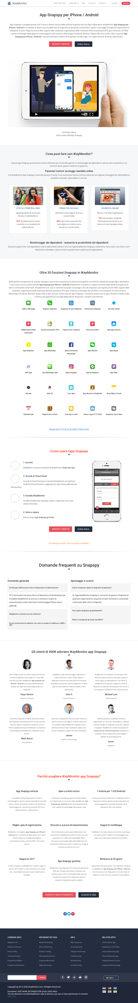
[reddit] (80, 977)
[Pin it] (73, 914)
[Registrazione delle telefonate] (28, 323)
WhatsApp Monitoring (47, 956)
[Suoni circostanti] (92, 323)
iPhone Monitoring (45, 947)
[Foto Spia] (71, 387)
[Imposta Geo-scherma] (71, 323)
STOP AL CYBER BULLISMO (28, 208)
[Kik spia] (28, 387)
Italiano (111, 978)
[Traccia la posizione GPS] (49, 323)
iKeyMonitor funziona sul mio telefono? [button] (25, 614)
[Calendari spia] (28, 408)
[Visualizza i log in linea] (113, 408)
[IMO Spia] (28, 366)
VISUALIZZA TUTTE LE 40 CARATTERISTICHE (69, 429)
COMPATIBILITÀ (74, 3)
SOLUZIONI (91, 3)
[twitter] (68, 977)
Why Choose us (76, 942)
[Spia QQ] (49, 387)
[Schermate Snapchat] (92, 302)
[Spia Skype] (113, 344)
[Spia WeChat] (92, 344)
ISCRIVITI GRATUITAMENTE (59, 895)
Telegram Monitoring (78, 951)
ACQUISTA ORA (88, 895)
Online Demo (83, 44)
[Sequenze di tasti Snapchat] (71, 302)
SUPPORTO (102, 3)
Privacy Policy (12, 951)
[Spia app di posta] (113, 323)
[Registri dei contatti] (49, 408)
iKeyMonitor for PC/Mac (111, 947)
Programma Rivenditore (16, 965)
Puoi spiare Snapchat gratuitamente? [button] (87, 611)
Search (42, 977)
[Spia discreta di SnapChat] (92, 387)
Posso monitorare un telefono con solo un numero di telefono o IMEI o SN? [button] (37, 624)
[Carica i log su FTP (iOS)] (92, 408)
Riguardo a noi (13, 942)
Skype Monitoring (45, 965)
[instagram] (86, 977)
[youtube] (74, 977)
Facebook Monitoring (46, 960)
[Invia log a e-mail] (71, 408)
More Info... (12, 996)
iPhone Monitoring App (110, 956)
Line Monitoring (76, 965)
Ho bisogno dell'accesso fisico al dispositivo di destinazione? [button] (34, 588)
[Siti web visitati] (113, 302)
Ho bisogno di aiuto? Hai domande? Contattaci (69, 543)
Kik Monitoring (76, 960)
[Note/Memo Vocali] (113, 387)
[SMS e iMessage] (28, 302)
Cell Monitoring (76, 956)
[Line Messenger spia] (49, 366)
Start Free (126, 3)
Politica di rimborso (14, 947)
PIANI (83, 3)
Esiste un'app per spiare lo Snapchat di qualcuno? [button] (92, 588)
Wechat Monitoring (46, 942)
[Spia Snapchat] (28, 344)
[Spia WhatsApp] (49, 344)
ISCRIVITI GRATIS (60, 44)
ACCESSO (114, 3)
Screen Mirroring (76, 947)
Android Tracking (45, 951)
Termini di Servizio (14, 956)
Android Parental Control (111, 960)
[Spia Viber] (113, 366)
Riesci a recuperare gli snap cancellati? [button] (87, 620)
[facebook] (62, 977)
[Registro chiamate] (49, 302)
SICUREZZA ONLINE (110, 208)
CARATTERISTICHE (60, 3)
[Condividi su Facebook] (65, 914)
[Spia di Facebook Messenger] (71, 344)
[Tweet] (69, 914)
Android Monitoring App (110, 951)
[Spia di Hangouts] (92, 366)
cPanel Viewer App (108, 942)
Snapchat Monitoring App (111, 965)
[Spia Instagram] (71, 366)
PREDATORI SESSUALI (69, 208)
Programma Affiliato (15, 960)
